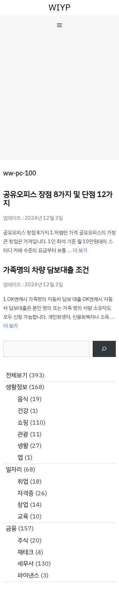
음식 (22, 399)
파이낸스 (28, 575)
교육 (22, 516)
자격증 (25, 493)
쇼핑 (22, 422)
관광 (22, 434)
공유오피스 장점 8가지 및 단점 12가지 (58, 199)
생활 (22, 445)
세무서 (25, 563)
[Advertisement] (59, 97)
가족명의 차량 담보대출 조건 (46, 270)
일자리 (14, 469)
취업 (22, 481)
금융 (11, 528)
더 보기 (80, 250)
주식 (22, 540)
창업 (22, 504)
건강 (22, 410)
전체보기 (16, 375)
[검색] (104, 349)
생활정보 (16, 387)
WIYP (59, 7)
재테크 (25, 552)
